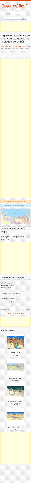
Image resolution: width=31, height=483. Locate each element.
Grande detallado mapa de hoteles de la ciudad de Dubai (15, 428)
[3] (11, 302)
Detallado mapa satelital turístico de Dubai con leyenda (15, 403)
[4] (16, 302)
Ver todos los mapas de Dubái (15, 314)
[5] (20, 302)
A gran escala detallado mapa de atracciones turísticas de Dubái (15, 378)
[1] (3, 302)
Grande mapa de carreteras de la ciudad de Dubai (15, 354)
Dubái (28, 46)
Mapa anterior (5, 309)
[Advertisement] (15, 27)
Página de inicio (4, 46)
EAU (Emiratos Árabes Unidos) (19, 46)
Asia (10, 46)
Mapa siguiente (25, 309)
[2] (7, 302)
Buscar (24, 18)
